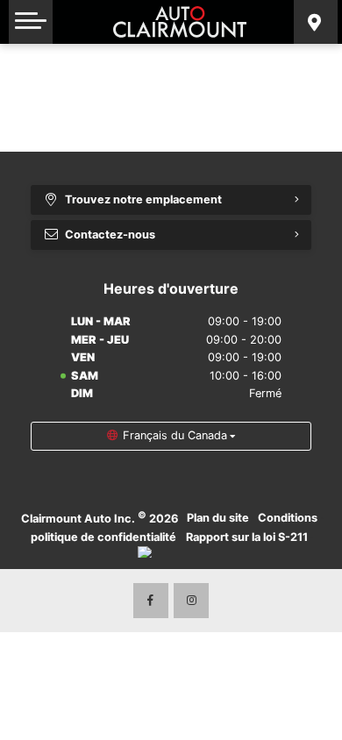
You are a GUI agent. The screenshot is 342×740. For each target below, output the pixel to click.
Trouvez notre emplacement (143, 199)
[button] (31, 22)
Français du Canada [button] (175, 435)
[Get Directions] (316, 22)
